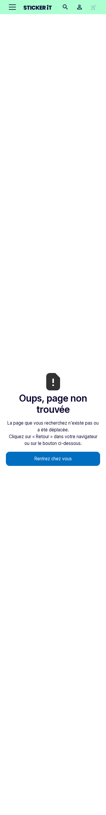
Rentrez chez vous (53, 458)
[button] (11, 7)
